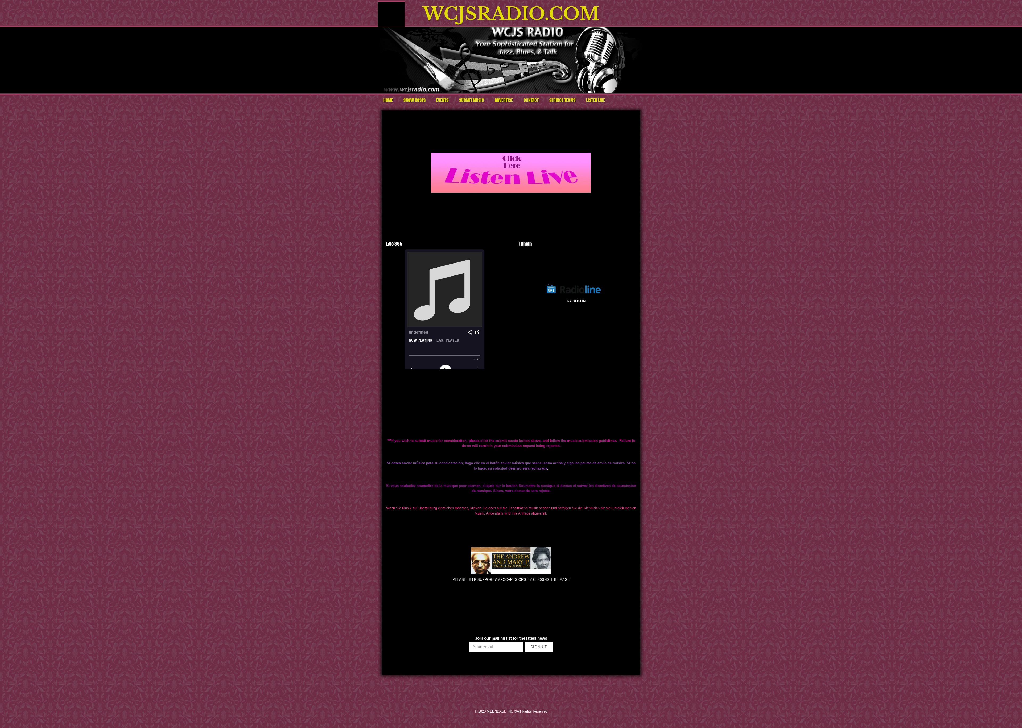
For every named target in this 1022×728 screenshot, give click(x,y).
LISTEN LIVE (595, 100)
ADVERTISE (504, 100)
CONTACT (531, 100)
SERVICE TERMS (562, 100)
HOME (388, 100)
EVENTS (442, 100)
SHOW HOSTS (414, 100)
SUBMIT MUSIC (471, 100)
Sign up (538, 647)
